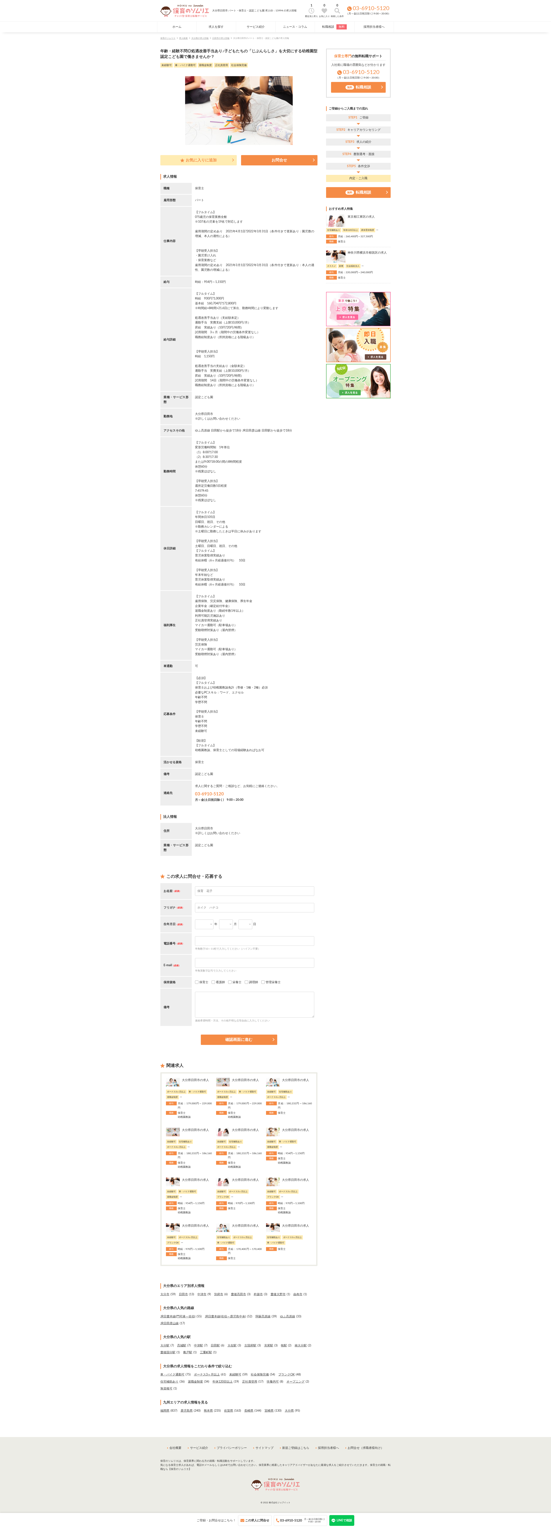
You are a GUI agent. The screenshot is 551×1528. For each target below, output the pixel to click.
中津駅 (198, 1345)
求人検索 (183, 38)
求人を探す (216, 26)
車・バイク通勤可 (172, 1374)
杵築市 (258, 1294)
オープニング (295, 1381)
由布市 (297, 1294)
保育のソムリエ (167, 38)
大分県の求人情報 (200, 38)
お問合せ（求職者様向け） (366, 1447)
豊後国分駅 (167, 1352)
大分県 (289, 1410)
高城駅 (181, 1345)
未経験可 (235, 1374)
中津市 (201, 1294)
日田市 (183, 1294)
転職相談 (333, 26)
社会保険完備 (260, 1374)
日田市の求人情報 (220, 38)
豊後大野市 (278, 1294)
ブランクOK (286, 1374)
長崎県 (248, 1410)
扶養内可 (273, 1381)
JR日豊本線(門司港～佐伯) (177, 1316)
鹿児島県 (187, 1410)
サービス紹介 (256, 26)
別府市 (218, 1294)
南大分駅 (301, 1345)
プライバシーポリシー (232, 1447)
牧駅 (284, 1345)
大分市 (164, 1294)
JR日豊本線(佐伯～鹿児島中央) (225, 1316)
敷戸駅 (187, 1352)
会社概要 (175, 1447)
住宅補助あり (169, 1381)
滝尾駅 (268, 1345)
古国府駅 (250, 1345)
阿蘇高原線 (263, 1316)
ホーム (176, 26)
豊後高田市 (238, 1294)
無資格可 (166, 1388)
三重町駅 (206, 1352)
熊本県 (208, 1410)
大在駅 (232, 1345)
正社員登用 (249, 1381)
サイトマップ (264, 1447)
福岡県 (164, 1410)
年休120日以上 (222, 1381)
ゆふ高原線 (287, 1316)
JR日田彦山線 (169, 1323)
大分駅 (164, 1345)
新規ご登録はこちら (295, 1447)
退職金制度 (195, 1381)
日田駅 (215, 1345)
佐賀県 (228, 1410)
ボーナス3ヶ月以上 (207, 1374)
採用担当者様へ (374, 26)
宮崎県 (269, 1410)
